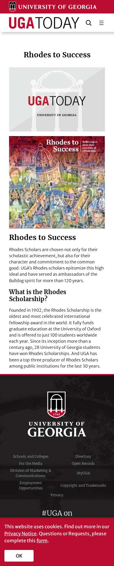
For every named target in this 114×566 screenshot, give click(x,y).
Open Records (83, 463)
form (42, 540)
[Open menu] (101, 22)
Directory (83, 456)
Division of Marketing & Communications (30, 473)
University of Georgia (57, 414)
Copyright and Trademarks (83, 485)
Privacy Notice (20, 533)
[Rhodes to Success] (57, 99)
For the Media (30, 463)
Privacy (57, 495)
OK (19, 556)
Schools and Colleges (31, 456)
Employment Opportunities (31, 485)
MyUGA (83, 473)
